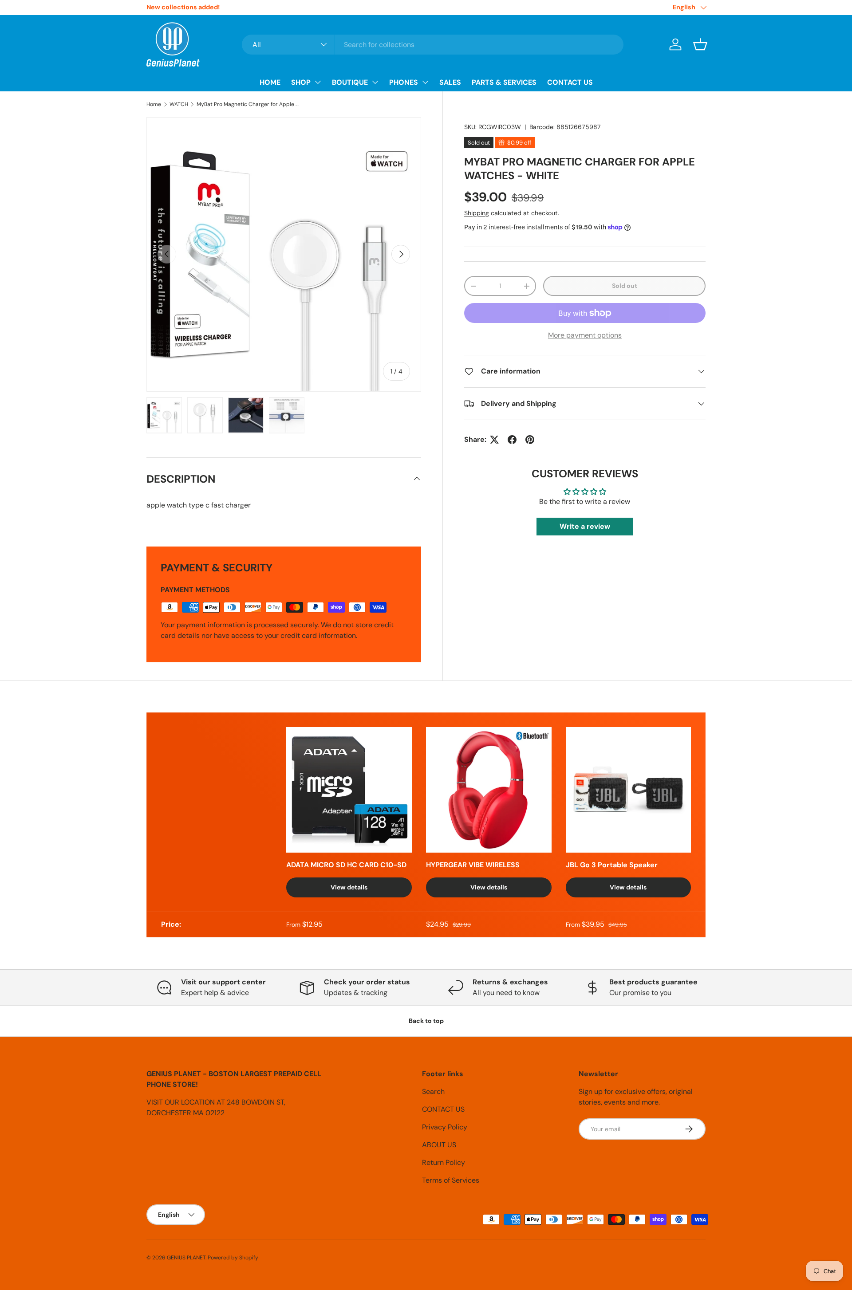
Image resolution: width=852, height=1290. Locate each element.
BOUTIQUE (350, 82)
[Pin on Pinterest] (530, 439)
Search (433, 1091)
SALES (450, 82)
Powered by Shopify (233, 1257)
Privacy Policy (444, 1127)
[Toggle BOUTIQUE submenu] (375, 82)
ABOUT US (439, 1144)
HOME (270, 82)
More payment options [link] (585, 335)
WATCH (179, 104)
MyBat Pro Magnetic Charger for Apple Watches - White (250, 104)
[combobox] (432, 45)
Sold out (624, 286)
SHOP (301, 82)
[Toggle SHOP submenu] (317, 82)
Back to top (426, 1021)
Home (153, 104)
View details (349, 887)
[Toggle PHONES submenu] (425, 82)
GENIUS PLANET (186, 1257)
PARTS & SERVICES (504, 82)
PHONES (403, 82)
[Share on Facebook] (512, 439)
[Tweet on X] (494, 439)
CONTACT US (570, 82)
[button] (700, 44)
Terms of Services (450, 1180)
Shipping (476, 213)
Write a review (585, 526)
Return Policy (443, 1162)
